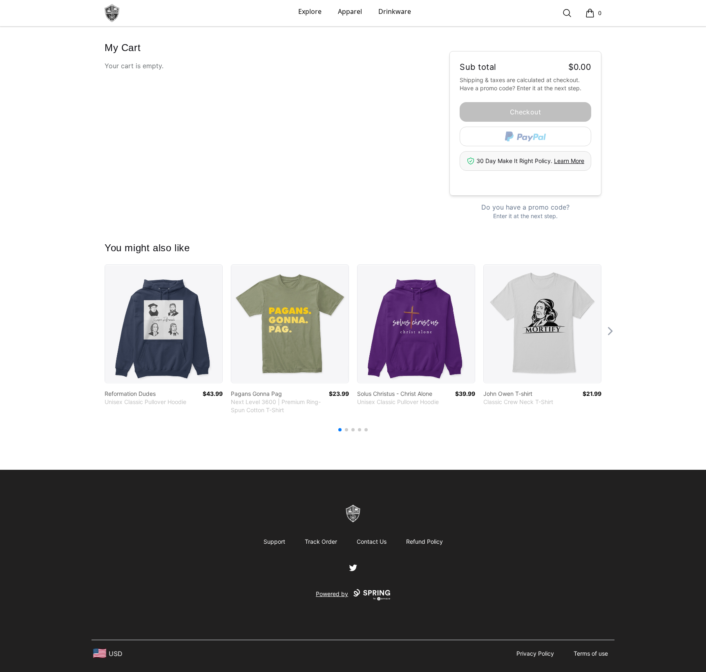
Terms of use (591, 653)
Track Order (321, 541)
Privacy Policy (535, 653)
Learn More (569, 160)
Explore (310, 11)
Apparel (350, 11)
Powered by (332, 593)
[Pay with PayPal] (525, 136)
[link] (163, 324)
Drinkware (394, 11)
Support (274, 541)
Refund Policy (424, 541)
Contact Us (372, 541)
